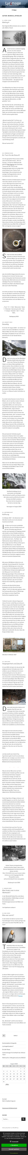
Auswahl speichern (14, 1149)
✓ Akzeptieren (14, 1145)
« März (7, 1084)
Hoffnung (5, 514)
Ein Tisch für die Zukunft (11, 155)
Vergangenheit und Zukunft (12, 664)
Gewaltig (5, 324)
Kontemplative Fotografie (9, 1043)
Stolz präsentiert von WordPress (10, 1127)
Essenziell (15, 1141)
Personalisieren (14, 1153)
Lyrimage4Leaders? (7, 1046)
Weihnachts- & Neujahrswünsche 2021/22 (14, 1057)
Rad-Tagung (10, 164)
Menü (14, 10)
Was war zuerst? (8, 915)
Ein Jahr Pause (6, 1049)
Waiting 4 (5, 22)
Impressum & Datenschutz (9, 1108)
